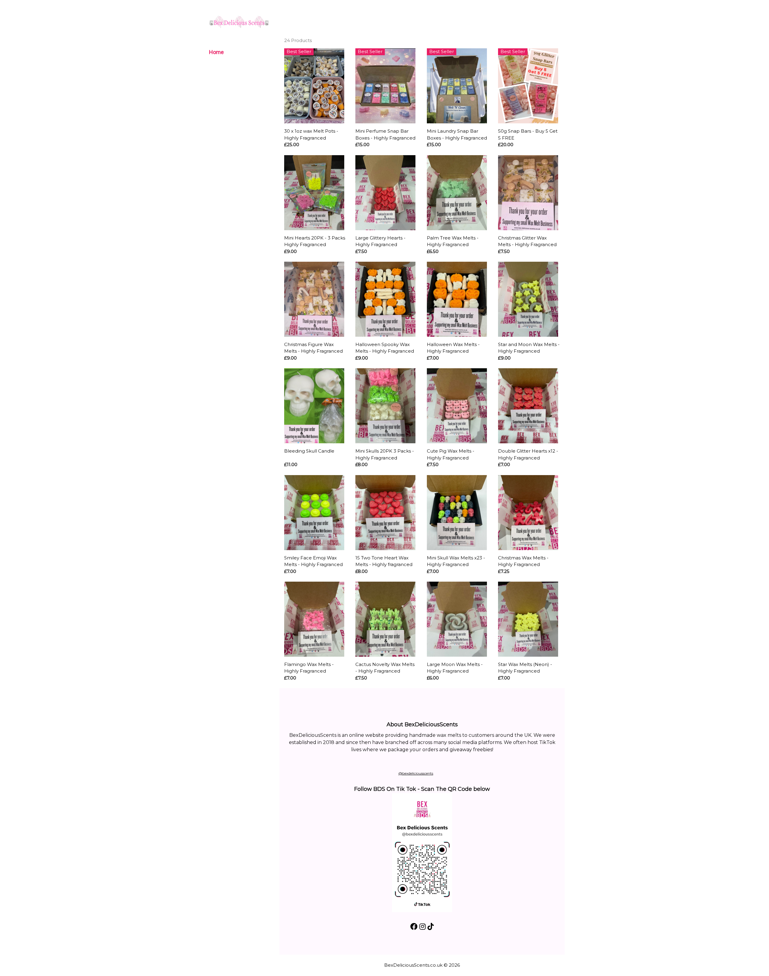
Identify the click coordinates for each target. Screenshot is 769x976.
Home (216, 52)
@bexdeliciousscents (415, 773)
